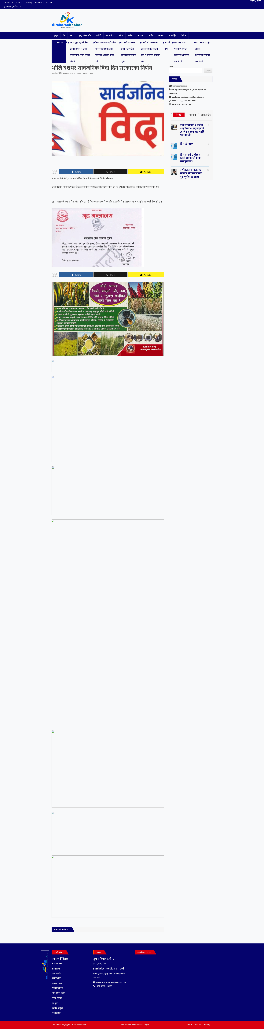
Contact (18, 2)
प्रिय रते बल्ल (186, 143)
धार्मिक (120, 35)
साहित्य (130, 35)
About (7, 2)
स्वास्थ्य (161, 35)
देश (64, 35)
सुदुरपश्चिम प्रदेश (85, 35)
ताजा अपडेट (206, 115)
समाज (72, 35)
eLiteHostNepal (141, 1025)
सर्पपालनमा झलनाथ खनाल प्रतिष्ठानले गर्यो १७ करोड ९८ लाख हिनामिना (191, 175)
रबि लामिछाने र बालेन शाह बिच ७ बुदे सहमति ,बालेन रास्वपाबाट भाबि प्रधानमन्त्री (192, 130)
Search (172, 66)
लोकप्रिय (192, 115)
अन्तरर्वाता (110, 35)
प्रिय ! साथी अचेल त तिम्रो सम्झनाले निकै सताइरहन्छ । (190, 158)
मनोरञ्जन (141, 35)
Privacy (29, 2)
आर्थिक (151, 35)
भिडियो (183, 35)
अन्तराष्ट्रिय (172, 35)
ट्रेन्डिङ (178, 115)
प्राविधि (98, 35)
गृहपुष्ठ (56, 35)
